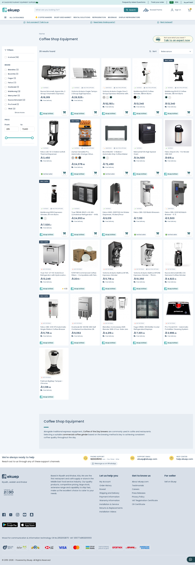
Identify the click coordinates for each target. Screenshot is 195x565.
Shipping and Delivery (109, 493)
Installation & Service (109, 504)
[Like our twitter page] (12, 515)
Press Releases (138, 493)
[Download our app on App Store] (28, 525)
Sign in (178, 9)
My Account (105, 481)
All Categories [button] (16, 17)
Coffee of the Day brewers (95, 431)
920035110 (96, 459)
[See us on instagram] (19, 515)
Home (42, 33)
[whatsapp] (191, 559)
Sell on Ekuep (170, 481)
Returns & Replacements (111, 508)
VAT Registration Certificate (145, 500)
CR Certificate (138, 504)
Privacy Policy (138, 496)
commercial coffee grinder (75, 434)
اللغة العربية (188, 2)
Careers (135, 489)
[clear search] (123, 9)
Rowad (102, 489)
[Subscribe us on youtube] (26, 515)
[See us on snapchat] (33, 515)
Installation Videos (107, 511)
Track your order (157, 2)
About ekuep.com (140, 481)
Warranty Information (109, 500)
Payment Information (109, 496)
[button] (174, 2)
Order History (105, 485)
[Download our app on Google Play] (10, 525)
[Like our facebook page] (5, 515)
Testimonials (138, 485)
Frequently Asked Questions (133, 2)
